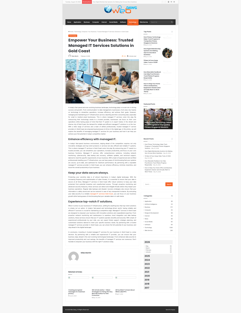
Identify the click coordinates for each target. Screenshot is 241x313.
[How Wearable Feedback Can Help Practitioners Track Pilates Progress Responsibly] (167, 76)
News (146, 219)
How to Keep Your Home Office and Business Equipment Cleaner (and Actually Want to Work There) (152, 88)
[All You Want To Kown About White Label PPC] (125, 282)
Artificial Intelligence (151, 204)
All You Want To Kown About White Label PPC (125, 291)
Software (123, 22)
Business (87, 22)
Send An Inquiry (170, 309)
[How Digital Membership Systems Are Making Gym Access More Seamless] (167, 53)
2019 (147, 279)
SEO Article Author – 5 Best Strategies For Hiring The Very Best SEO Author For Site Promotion (102, 292)
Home (69, 22)
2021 (147, 271)
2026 (147, 242)
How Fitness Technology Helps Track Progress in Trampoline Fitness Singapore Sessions (152, 40)
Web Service (144, 22)
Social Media (113, 22)
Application (77, 22)
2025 (147, 256)
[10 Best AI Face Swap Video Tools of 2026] (167, 64)
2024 (147, 259)
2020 (147, 275)
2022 (147, 267)
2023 (147, 264)
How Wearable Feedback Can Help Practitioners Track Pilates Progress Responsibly (152, 75)
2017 (147, 287)
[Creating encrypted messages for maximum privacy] (78, 282)
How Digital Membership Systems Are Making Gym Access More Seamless (115, 2)
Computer (95, 22)
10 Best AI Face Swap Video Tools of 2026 (151, 61)
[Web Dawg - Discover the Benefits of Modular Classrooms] (120, 9)
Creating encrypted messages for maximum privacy (76, 291)
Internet (104, 22)
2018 (147, 283)
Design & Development (152, 213)
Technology (132, 22)
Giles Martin (75, 56)
